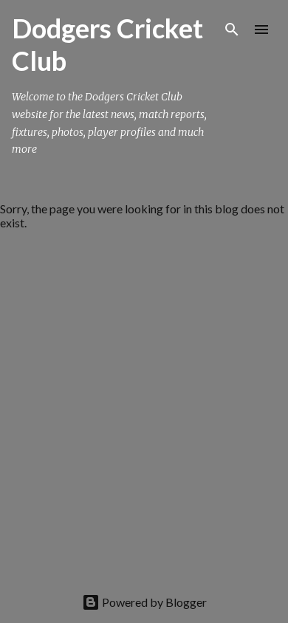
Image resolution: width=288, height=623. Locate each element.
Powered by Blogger (153, 602)
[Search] (232, 29)
